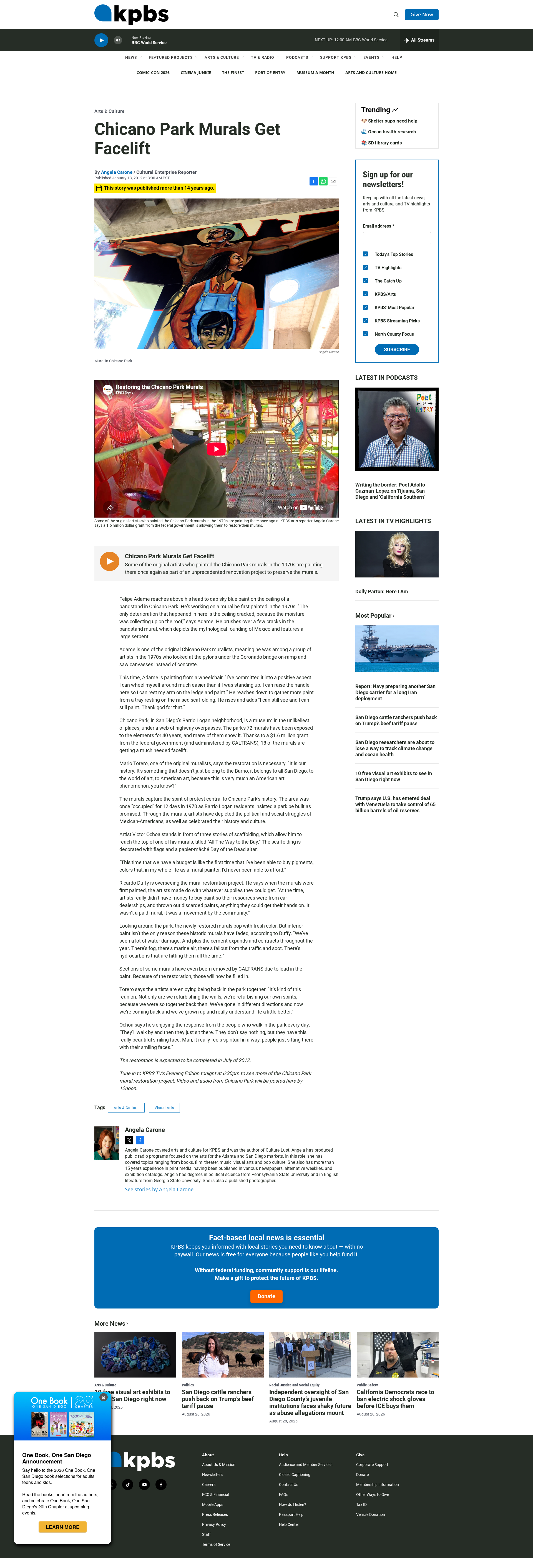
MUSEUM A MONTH (315, 72)
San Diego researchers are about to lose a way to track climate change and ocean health (394, 748)
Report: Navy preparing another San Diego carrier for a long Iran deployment (395, 692)
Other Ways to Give (372, 1494)
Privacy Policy (214, 1524)
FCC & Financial (215, 1494)
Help (396, 57)
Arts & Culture (222, 57)
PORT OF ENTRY (270, 72)
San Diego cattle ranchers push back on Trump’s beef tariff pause (396, 720)
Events (371, 57)
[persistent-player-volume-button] (118, 40)
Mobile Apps (212, 1504)
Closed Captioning (294, 1474)
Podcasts (297, 57)
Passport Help (291, 1514)
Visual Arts (164, 1108)
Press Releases (215, 1514)
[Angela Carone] (106, 1143)
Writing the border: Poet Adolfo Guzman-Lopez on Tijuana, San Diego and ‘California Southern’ (390, 491)
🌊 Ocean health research (388, 131)
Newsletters (212, 1474)
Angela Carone (116, 172)
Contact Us (288, 1484)
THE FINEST (233, 72)
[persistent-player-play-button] (101, 40)
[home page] (131, 14)
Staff (206, 1534)
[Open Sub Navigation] (141, 57)
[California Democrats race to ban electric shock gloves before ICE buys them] (398, 1355)
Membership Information (377, 1484)
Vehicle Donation (370, 1514)
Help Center (289, 1524)
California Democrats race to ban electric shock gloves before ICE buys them (395, 1399)
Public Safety (367, 1385)
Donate (266, 1296)
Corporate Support (372, 1464)
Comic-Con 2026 (153, 72)
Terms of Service (216, 1544)
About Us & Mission (218, 1464)
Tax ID (361, 1504)
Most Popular (373, 615)
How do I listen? (292, 1504)
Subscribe (397, 349)
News (131, 57)
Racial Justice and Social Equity (294, 1385)
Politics (188, 1385)
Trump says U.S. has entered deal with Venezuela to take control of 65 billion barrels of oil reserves (395, 804)
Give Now (422, 14)
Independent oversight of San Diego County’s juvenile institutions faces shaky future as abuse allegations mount (310, 1402)
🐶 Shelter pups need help (389, 121)
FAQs (283, 1494)
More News (109, 1323)
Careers (208, 1484)
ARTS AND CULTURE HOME (371, 72)
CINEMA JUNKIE (196, 72)
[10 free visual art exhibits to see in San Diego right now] (135, 1355)
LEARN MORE (62, 1527)
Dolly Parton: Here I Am (381, 591)
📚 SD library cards (381, 143)
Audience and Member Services (305, 1464)
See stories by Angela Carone (159, 1189)
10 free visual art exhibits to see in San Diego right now (393, 776)
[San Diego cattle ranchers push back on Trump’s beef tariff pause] (223, 1355)
